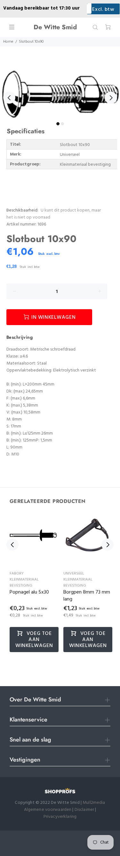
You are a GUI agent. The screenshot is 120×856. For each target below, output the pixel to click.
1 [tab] (58, 123)
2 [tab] (62, 123)
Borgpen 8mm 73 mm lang (86, 595)
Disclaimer (85, 809)
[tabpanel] (60, 94)
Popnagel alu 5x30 (29, 592)
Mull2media (94, 802)
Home (8, 41)
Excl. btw (103, 9)
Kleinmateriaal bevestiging (24, 582)
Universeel (73, 573)
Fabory (17, 573)
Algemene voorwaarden (48, 809)
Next (111, 98)
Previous (9, 98)
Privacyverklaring (60, 816)
